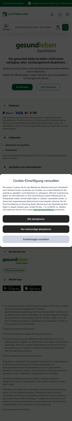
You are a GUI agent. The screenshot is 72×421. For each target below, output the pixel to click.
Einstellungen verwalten (36, 239)
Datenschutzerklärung (43, 210)
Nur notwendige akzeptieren (36, 229)
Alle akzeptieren (36, 219)
